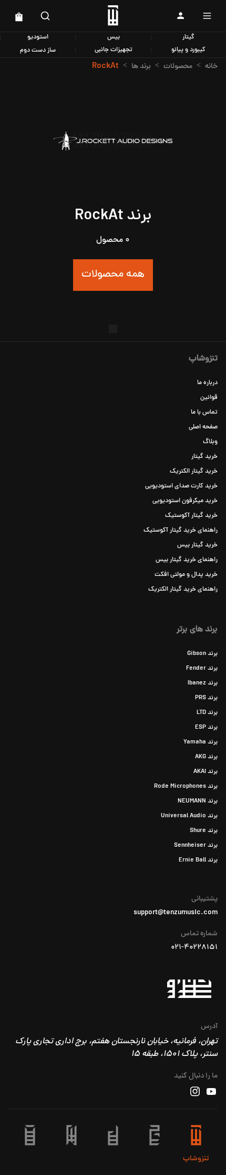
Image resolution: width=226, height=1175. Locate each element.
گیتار (188, 37)
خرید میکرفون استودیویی (185, 501)
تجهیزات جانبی (113, 50)
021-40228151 (194, 948)
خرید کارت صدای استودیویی (181, 486)
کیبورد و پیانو (188, 50)
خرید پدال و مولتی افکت (186, 575)
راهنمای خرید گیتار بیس (187, 560)
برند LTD (207, 713)
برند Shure (204, 831)
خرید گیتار (204, 457)
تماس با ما (204, 412)
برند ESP (206, 727)
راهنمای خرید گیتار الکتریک (183, 589)
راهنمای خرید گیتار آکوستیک (180, 530)
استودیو (37, 37)
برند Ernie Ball (198, 860)
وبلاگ (210, 442)
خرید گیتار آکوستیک (191, 516)
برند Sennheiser (196, 845)
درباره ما (207, 383)
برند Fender (202, 668)
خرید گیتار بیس (197, 545)
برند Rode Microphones (186, 786)
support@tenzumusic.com (175, 913)
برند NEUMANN (198, 801)
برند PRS (206, 698)
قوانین (209, 398)
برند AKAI (205, 772)
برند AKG (206, 757)
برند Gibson (202, 654)
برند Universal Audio (189, 816)
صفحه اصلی (203, 427)
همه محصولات (113, 275)
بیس (113, 37)
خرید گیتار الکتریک (194, 471)
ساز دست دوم (38, 50)
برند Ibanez (203, 683)
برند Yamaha (200, 742)
